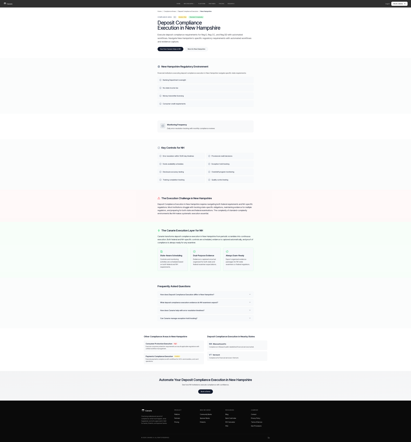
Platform (177, 414)
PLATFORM (201, 3)
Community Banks (206, 414)
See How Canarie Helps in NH (170, 49)
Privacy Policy (255, 418)
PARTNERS (212, 3)
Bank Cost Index (230, 418)
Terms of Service (256, 422)
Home (160, 11)
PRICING (221, 3)
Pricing (176, 422)
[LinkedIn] (269, 438)
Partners (177, 418)
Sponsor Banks (205, 418)
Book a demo (398, 4)
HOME (178, 3)
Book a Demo (205, 391)
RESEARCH (231, 3)
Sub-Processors (256, 426)
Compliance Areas (170, 11)
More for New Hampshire (196, 49)
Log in (387, 4)
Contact (253, 414)
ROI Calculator (230, 422)
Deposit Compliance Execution (188, 11)
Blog (226, 414)
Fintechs (203, 422)
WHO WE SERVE (188, 3)
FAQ (226, 426)
